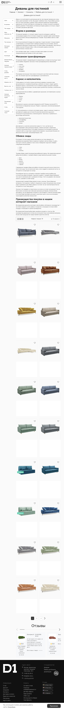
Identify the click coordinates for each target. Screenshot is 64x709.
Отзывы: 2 (52, 491)
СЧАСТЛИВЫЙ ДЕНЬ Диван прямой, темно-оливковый (21, 650)
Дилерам (46, 667)
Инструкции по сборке (30, 698)
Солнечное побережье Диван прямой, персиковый (26, 602)
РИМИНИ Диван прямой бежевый (47, 325)
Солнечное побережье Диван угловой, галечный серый (50, 247)
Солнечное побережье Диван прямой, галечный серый (26, 564)
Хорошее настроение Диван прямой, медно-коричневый (49, 284)
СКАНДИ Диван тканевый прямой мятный (24, 443)
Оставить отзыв (28, 685)
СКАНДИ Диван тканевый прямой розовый (24, 284)
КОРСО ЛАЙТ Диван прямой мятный (25, 524)
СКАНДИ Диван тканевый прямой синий (48, 484)
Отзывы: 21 (52, 331)
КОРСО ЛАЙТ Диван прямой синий (25, 483)
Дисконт (5, 688)
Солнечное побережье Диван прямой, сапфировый (50, 525)
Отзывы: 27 (28, 292)
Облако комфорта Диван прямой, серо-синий (26, 247)
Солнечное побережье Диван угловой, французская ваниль (26, 365)
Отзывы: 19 (28, 409)
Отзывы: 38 (52, 450)
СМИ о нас (27, 696)
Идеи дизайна (28, 693)
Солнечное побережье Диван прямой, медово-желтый (27, 326)
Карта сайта (6, 700)
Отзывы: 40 (28, 450)
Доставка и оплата (8, 694)
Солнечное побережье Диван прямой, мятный (50, 563)
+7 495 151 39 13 (28, 673)
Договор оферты (28, 691)
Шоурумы (6, 690)
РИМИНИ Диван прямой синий (47, 403)
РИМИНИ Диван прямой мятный (24, 403)
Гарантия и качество (9, 696)
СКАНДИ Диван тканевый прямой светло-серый (48, 443)
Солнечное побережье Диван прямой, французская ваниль (50, 602)
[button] (17, 630)
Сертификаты (28, 700)
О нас (4, 685)
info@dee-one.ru (28, 676)
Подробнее (11, 707)
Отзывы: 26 (28, 530)
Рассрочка (6, 698)
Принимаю (54, 706)
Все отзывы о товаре (32, 650)
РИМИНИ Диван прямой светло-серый (49, 364)
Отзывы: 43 (52, 370)
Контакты (6, 692)
